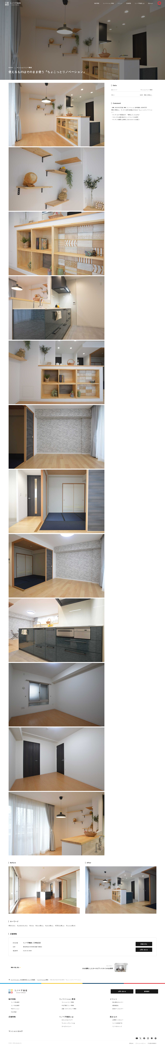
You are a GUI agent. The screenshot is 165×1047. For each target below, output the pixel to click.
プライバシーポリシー (140, 1043)
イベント (120, 3)
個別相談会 (115, 1005)
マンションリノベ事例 (68, 1002)
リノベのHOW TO (117, 1023)
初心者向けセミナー (117, 1002)
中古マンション (15, 1008)
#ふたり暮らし (49, 925)
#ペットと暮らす (70, 925)
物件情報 (96, 3)
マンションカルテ (16, 1031)
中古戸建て (14, 1012)
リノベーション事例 (108, 3)
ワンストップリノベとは (68, 1023)
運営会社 (131, 1043)
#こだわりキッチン (22, 925)
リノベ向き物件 (15, 1005)
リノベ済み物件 (15, 1002)
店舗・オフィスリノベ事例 (69, 1008)
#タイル (31, 925)
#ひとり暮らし (40, 925)
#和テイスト (12, 925)
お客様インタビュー (117, 1019)
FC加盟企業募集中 (152, 1043)
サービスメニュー (66, 1026)
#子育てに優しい (59, 925)
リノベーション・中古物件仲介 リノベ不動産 (23, 979)
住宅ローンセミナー (117, 1008)
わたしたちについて (67, 1019)
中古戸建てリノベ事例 (68, 1005)
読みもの (150, 3)
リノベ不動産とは (139, 3)
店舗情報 (128, 3)
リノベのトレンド (117, 1026)
